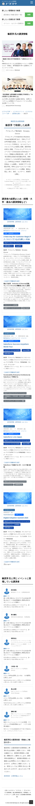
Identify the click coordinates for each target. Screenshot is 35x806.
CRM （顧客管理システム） (11, 233)
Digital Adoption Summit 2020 (16, 518)
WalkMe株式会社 (9, 514)
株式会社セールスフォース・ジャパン (15, 230)
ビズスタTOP (6, 111)
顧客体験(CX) (8, 246)
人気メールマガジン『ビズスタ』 (13, 790)
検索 (29, 14)
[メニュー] (31, 2)
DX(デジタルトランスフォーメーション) (16, 243)
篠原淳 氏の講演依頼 (17, 121)
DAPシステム (19, 514)
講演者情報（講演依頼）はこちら (17, 221)
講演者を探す (16, 113)
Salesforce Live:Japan (13, 437)
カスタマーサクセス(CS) (12, 350)
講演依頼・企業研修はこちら (13, 776)
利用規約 (26, 792)
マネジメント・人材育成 (11, 524)
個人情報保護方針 (17, 792)
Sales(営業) (26, 350)
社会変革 (18, 246)
